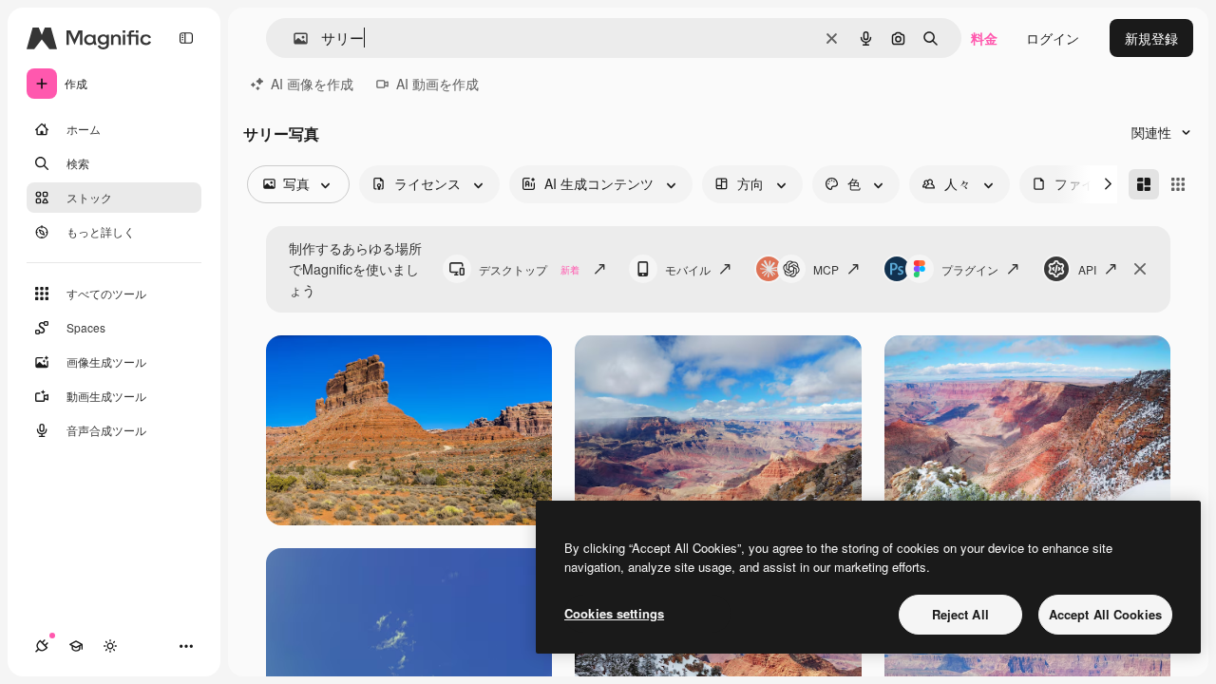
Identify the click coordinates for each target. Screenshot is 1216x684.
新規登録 (1151, 38)
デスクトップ (529, 269)
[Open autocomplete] (293, 38)
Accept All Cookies (1105, 614)
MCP (826, 269)
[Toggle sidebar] (186, 38)
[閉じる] (1140, 268)
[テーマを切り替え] (110, 646)
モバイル (688, 269)
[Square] (1178, 184)
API (1087, 269)
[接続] (42, 646)
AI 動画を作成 (437, 83)
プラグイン (969, 269)
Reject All (960, 614)
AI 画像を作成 (312, 83)
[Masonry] (1144, 184)
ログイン (1052, 38)
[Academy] (76, 646)
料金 (984, 38)
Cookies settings (614, 613)
